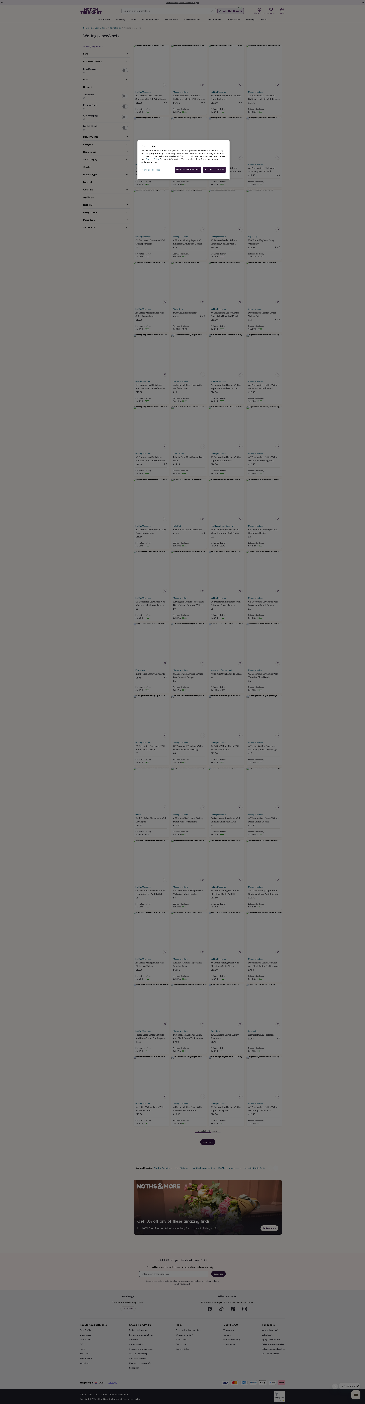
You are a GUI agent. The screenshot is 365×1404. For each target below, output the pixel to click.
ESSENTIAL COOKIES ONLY (188, 170)
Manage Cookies (150, 170)
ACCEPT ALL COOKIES (214, 170)
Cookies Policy (152, 159)
